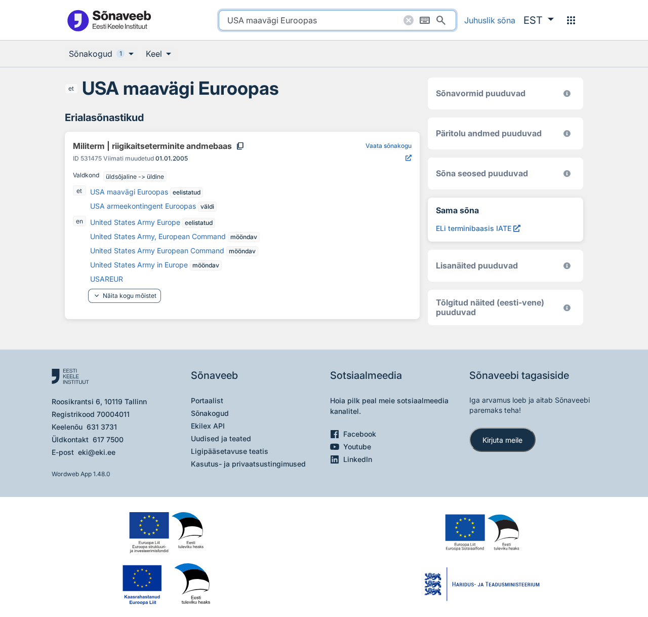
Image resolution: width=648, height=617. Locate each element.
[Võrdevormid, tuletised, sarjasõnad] (567, 173)
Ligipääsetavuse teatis (229, 451)
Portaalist (207, 400)
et (71, 88)
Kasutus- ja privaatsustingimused (248, 463)
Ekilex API (208, 425)
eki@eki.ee (96, 452)
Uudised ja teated (221, 438)
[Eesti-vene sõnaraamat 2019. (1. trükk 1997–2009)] (567, 308)
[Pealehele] (109, 20)
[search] (337, 20)
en (79, 221)
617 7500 (108, 439)
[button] (538, 20)
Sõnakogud (210, 413)
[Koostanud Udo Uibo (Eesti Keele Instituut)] (567, 133)
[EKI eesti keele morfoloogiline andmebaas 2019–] (567, 93)
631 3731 (102, 426)
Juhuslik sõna (489, 20)
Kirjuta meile (502, 440)
